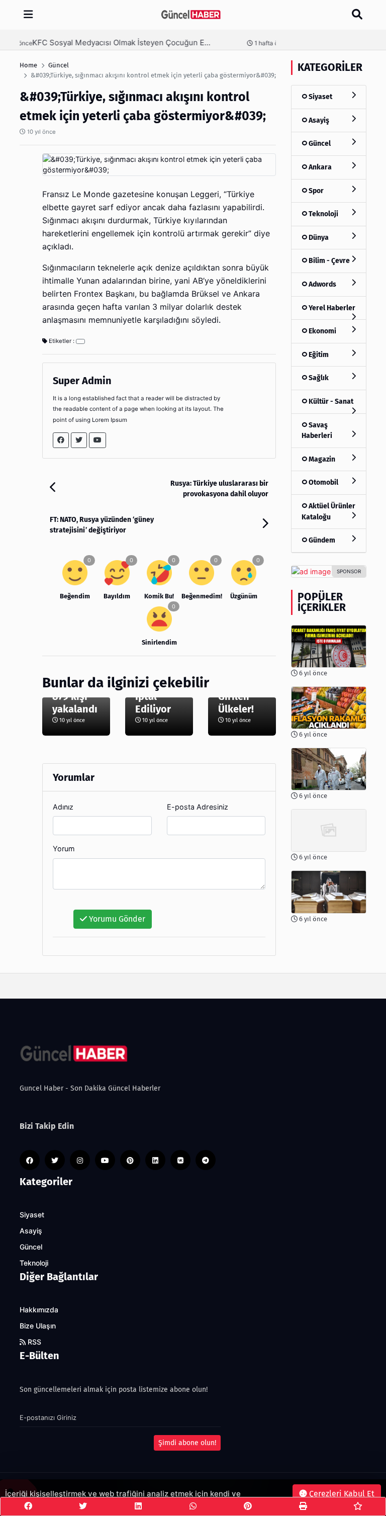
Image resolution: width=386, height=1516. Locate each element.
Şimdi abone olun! (187, 1443)
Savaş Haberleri (317, 430)
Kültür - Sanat (330, 401)
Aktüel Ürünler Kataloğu (328, 511)
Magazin (321, 459)
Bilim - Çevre (328, 260)
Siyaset (319, 97)
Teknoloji (322, 214)
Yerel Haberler (331, 308)
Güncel (319, 143)
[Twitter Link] (79, 440)
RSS (33, 1342)
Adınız (63, 806)
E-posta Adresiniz (197, 806)
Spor (315, 191)
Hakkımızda (39, 1310)
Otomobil (322, 482)
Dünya (318, 237)
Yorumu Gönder (116, 919)
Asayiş (318, 120)
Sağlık (318, 378)
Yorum (64, 848)
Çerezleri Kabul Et (340, 1493)
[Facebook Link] (61, 440)
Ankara (319, 167)
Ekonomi (321, 331)
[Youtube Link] (97, 440)
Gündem (321, 540)
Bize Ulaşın (38, 1326)
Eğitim (318, 354)
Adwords (321, 284)
